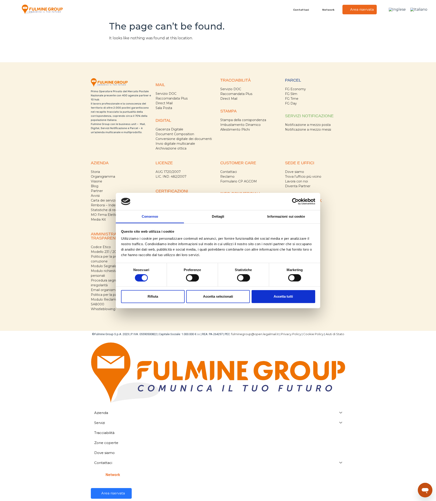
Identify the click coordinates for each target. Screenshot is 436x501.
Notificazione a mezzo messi (308, 129)
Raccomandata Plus (172, 98)
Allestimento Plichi (235, 129)
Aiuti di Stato (335, 334)
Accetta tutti (283, 296)
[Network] (319, 9)
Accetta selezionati (218, 296)
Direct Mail (164, 103)
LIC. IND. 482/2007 (171, 176)
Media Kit (98, 219)
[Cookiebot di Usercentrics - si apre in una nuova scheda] (295, 201)
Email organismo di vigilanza (113, 290)
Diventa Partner (297, 186)
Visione (96, 181)
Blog (94, 186)
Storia (95, 172)
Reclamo (227, 176)
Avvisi (95, 196)
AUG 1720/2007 (168, 172)
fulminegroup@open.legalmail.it (255, 334)
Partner (97, 191)
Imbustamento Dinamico (240, 125)
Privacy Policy (291, 334)
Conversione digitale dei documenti (184, 139)
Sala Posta (164, 108)
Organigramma (103, 176)
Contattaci (301, 9)
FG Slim (291, 94)
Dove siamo (294, 172)
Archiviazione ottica (171, 148)
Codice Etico (101, 247)
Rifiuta (153, 296)
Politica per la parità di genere (114, 295)
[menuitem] (397, 9)
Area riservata (361, 9)
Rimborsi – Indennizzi (108, 205)
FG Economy (295, 89)
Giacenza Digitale (169, 129)
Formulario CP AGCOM (238, 181)
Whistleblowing (103, 309)
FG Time (291, 99)
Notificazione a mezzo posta (308, 125)
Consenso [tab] (150, 216)
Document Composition (175, 134)
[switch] (192, 277)
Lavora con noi (296, 181)
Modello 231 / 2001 (105, 252)
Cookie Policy (313, 334)
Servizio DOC (166, 94)
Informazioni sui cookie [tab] (286, 216)
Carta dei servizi (103, 200)
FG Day (291, 103)
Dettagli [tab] (218, 216)
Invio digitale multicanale (175, 144)
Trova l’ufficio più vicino (303, 176)
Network (328, 9)
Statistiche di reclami (107, 210)
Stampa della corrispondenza (243, 120)
